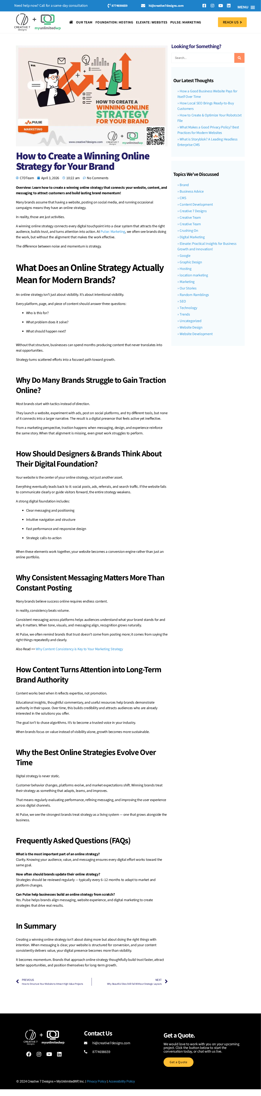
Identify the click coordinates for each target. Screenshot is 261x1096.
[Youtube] (221, 6)
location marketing (194, 275)
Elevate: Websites (151, 22)
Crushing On (189, 230)
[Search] (239, 58)
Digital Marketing (192, 237)
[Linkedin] (229, 6)
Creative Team (190, 217)
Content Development (196, 204)
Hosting (185, 268)
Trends (185, 314)
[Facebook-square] (204, 6)
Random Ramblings (194, 294)
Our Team (84, 22)
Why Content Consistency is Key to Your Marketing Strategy (79, 649)
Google (185, 255)
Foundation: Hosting (114, 22)
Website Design (191, 327)
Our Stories (188, 288)
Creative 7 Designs (193, 211)
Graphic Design (191, 262)
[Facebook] (29, 1054)
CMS (183, 198)
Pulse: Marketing (185, 22)
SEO (183, 301)
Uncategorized (190, 320)
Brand (184, 185)
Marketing (187, 281)
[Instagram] (212, 6)
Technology (188, 307)
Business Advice (191, 191)
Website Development (196, 334)
